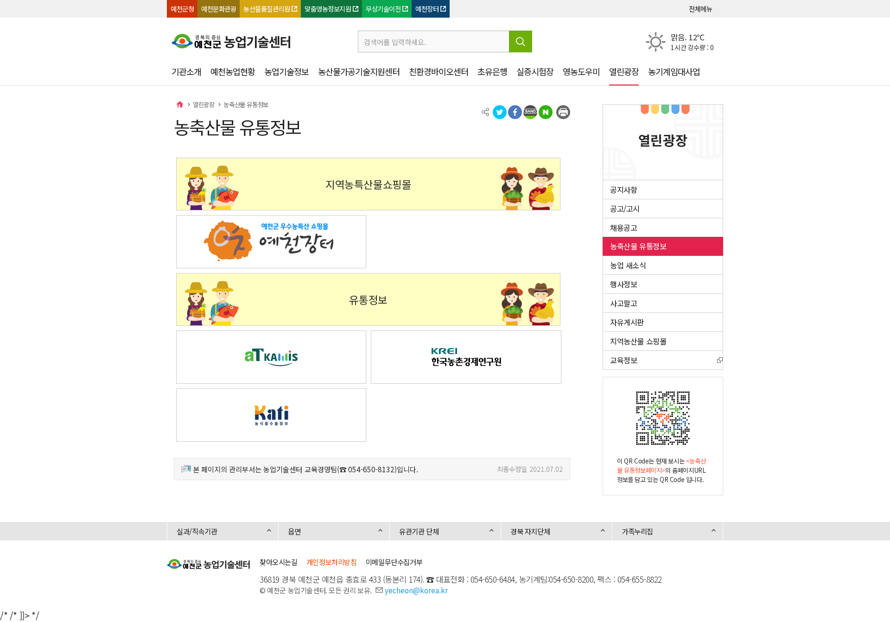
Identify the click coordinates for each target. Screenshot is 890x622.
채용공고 (623, 227)
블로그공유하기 (546, 112)
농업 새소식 (628, 265)
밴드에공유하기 (530, 112)
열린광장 (203, 104)
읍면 (294, 531)
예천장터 (427, 8)
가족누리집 (637, 531)
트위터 (500, 112)
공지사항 (623, 189)
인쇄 (563, 112)
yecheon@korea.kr (416, 590)
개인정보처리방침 (331, 562)
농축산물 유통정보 (245, 104)
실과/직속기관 (197, 531)
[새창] (271, 242)
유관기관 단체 (419, 531)
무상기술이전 (383, 8)
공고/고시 (625, 208)
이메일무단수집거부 (394, 562)
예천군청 (182, 8)
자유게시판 (627, 322)
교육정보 (623, 360)
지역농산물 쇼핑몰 (638, 341)
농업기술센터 (180, 104)
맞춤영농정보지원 (328, 8)
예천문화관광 (218, 8)
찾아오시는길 (279, 562)
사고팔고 (623, 303)
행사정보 (623, 284)
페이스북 (515, 112)
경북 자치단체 (530, 531)
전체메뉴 (700, 8)
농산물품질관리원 (266, 8)
